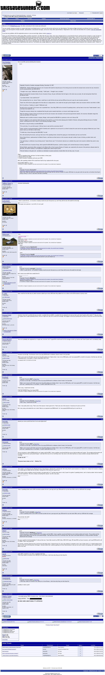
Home (7, 18)
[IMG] (3, 636)
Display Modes (99, 57)
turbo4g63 (6, 201)
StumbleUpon (69, 621)
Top (103, 670)
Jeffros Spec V (7, 183)
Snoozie (5, 442)
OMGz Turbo (6, 596)
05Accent (5, 234)
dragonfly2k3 (7, 340)
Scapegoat (6, 578)
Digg (14, 621)
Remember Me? (96, 12)
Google (90, 621)
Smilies (3, 635)
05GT (4, 355)
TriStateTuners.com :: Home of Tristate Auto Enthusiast (15, 15)
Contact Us (85, 670)
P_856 (4, 294)
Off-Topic (34, 15)
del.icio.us (42, 621)
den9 (4, 554)
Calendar (44, 18)
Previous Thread (49, 624)
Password (81, 12)
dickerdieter (6, 267)
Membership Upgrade (64, 18)
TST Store (30, 18)
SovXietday (6, 62)
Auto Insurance (5, 651)
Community (29, 15)
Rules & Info (73, 20)
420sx (4, 469)
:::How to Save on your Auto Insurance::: (10, 655)
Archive (100, 670)
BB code (4, 634)
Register (23, 20)
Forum (17, 18)
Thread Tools (92, 57)
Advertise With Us (91, 18)
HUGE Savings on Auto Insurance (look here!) (11, 647)
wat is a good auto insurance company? (10, 653)
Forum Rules (5, 639)
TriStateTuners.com (93, 670)
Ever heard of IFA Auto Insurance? (9, 649)
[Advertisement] (52, 49)
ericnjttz (5, 421)
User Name (69, 12)
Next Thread (56, 624)
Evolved (5, 377)
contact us (48, 33)
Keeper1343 (6, 315)
